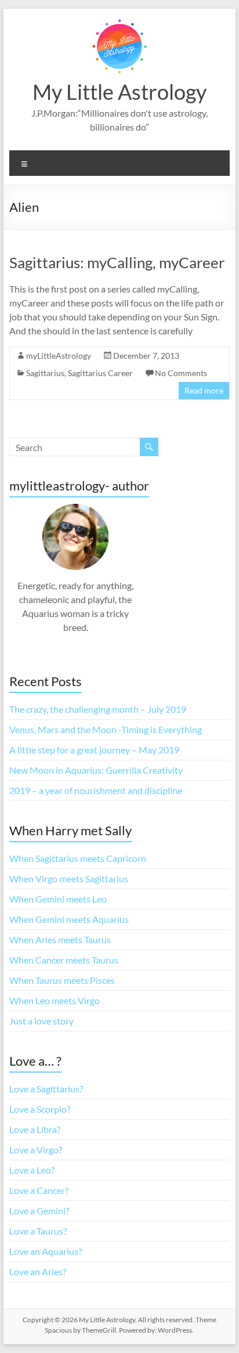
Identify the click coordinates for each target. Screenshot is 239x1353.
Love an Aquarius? (45, 1251)
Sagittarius (45, 373)
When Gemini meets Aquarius (69, 919)
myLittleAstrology (58, 355)
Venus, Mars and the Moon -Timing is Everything (105, 729)
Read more (203, 390)
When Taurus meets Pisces (62, 980)
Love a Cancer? (38, 1190)
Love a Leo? (32, 1169)
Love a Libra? (34, 1129)
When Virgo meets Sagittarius (68, 878)
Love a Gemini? (39, 1210)
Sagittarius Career (100, 373)
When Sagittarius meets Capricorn (77, 858)
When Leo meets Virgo (54, 1000)
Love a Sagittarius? (46, 1088)
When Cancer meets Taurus (63, 959)
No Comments (181, 373)
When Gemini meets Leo (58, 898)
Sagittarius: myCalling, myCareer (116, 262)
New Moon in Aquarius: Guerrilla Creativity (96, 769)
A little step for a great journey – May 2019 (94, 749)
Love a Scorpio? (39, 1108)
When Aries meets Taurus (60, 939)
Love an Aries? (37, 1271)
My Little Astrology (119, 91)
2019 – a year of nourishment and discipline (95, 790)
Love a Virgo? (35, 1149)
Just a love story (41, 1020)
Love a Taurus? (38, 1230)
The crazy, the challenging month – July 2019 (97, 709)
